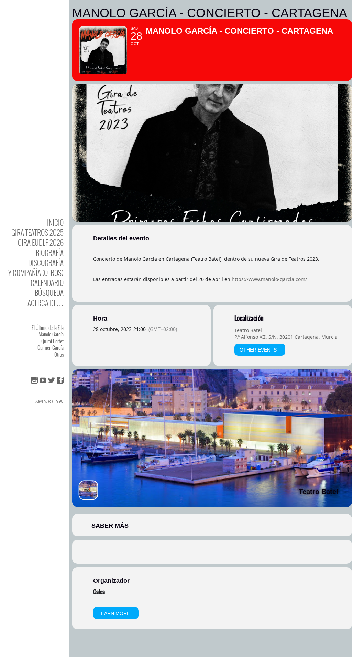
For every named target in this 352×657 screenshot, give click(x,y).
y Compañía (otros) (36, 272)
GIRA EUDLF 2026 (41, 242)
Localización (249, 318)
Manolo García (51, 334)
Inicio (55, 222)
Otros (59, 354)
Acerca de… (46, 303)
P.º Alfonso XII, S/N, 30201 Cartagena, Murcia (286, 337)
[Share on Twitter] (220, 551)
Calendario (47, 282)
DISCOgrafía (46, 262)
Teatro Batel (248, 330)
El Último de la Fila (48, 327)
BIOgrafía (50, 252)
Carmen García (50, 347)
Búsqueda (49, 292)
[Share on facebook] (203, 551)
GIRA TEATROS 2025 (37, 232)
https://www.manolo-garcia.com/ (269, 279)
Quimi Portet (52, 341)
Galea (99, 592)
